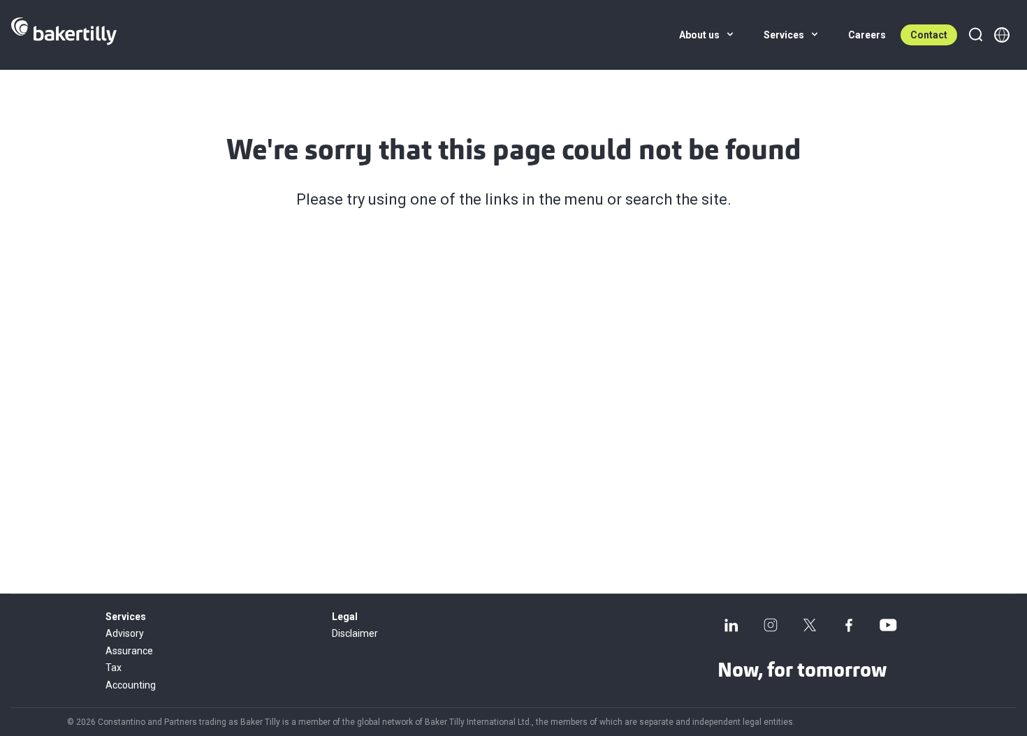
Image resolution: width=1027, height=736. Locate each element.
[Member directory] (1001, 35)
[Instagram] (771, 625)
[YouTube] (888, 625)
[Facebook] (849, 625)
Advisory (124, 633)
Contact (928, 35)
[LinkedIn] (731, 625)
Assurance (129, 650)
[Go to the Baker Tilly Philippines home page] (64, 35)
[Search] (975, 35)
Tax (113, 667)
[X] (810, 625)
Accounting (130, 685)
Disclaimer (355, 633)
